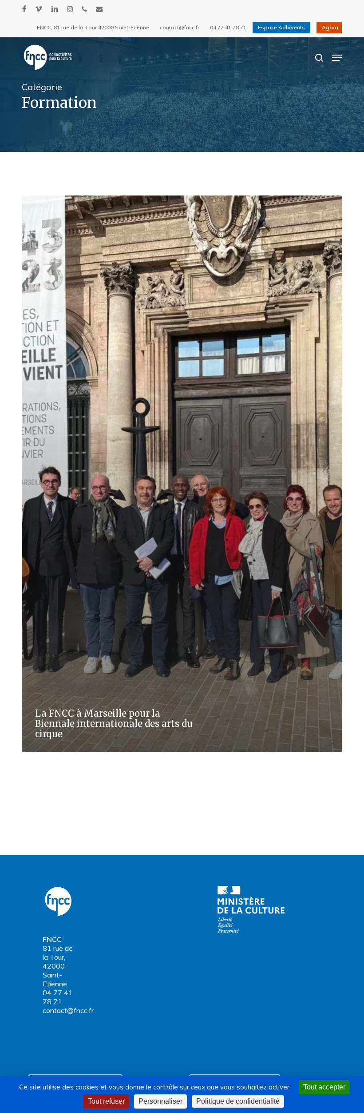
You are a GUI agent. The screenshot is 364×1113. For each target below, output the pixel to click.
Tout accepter (324, 1087)
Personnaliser (160, 1101)
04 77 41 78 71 (58, 997)
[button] (337, 57)
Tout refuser (106, 1101)
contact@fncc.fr (68, 1010)
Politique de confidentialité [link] (238, 1101)
